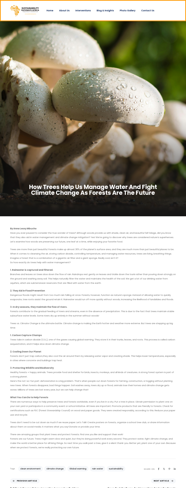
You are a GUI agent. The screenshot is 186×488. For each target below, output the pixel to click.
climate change (55, 468)
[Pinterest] (169, 469)
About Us (64, 10)
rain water (97, 468)
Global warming (77, 468)
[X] (164, 469)
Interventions (83, 10)
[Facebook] (159, 469)
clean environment (30, 468)
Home (49, 10)
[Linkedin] (175, 469)
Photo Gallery (127, 10)
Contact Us (147, 10)
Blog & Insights (105, 10)
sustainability (116, 468)
